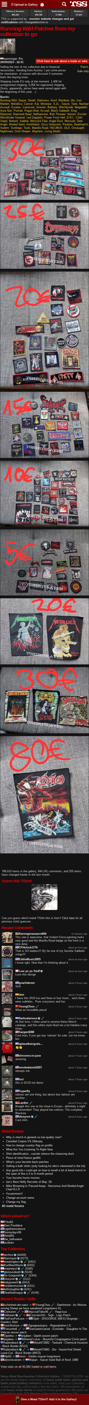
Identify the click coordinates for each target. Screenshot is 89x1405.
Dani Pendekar (13, 1225)
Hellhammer (40, 114)
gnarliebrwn (27, 982)
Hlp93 (7, 1356)
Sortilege (16, 127)
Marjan (33, 1359)
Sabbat (24, 121)
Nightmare (6, 131)
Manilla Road (40, 127)
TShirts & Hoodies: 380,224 (15, 13)
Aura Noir (6, 110)
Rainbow (64, 100)
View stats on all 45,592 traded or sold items (28, 1366)
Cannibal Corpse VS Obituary (24, 1141)
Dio (73, 100)
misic (22, 1356)
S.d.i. (56, 103)
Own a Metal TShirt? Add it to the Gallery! (49, 1399)
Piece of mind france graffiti (23, 1157)
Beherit (13, 121)
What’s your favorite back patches (27, 1161)
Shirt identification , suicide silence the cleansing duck (40, 1153)
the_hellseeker (13, 1239)
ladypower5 (11, 1282)
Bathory (52, 107)
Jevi (21, 994)
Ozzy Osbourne (51, 124)
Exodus (16, 107)
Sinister (41, 107)
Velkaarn (9, 1315)
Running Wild (8, 100)
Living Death (52, 131)
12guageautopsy (37, 1325)
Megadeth (81, 107)
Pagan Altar (31, 110)
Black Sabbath (60, 110)
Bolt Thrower (57, 114)
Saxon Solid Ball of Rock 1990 (59, 1359)
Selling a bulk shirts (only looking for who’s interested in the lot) (45, 1166)
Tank (74, 103)
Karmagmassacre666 (32, 933)
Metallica (16, 103)
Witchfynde (66, 107)
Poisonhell (10, 1329)
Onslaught (78, 127)
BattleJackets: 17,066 (58, 13)
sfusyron (24, 1116)
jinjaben (26, 1335)
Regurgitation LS (60, 1325)
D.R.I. (70, 117)
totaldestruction (13, 1285)
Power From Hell (54, 117)
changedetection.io (36, 22)
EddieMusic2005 (30, 959)
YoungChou (27, 1006)
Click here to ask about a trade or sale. (62, 61)
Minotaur (46, 103)
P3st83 (8, 1222)
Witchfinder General (12, 117)
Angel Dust (56, 121)
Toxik (27, 127)
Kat (37, 103)
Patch (84, 66)
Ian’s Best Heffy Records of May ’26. (29, 1181)
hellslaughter (12, 1289)
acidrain (9, 1242)
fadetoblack (11, 1342)
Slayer (22, 100)
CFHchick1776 (28, 947)
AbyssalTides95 (38, 1311)
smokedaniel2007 (30, 1067)
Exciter (82, 114)
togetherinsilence (14, 1228)
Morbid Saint (17, 124)
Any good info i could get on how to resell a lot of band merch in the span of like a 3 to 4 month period (46, 1172)
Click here (68, 918)
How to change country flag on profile (29, 1145)
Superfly (24, 1091)
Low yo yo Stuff (29, 971)
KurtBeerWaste (13, 1265)
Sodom (4, 127)
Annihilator (33, 124)
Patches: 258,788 (38, 13)
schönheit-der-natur (16, 1304)
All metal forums (13, 1206)
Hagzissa (61, 1311)
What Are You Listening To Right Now (29, 1149)
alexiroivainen (12, 1359)
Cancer (28, 103)
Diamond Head (22, 114)
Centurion (10, 1311)
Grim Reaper (22, 131)
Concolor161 (37, 1315)
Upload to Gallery (26, 4)
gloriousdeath (12, 1272)
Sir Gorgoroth (12, 1275)
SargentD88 (26, 1032)
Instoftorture (11, 1325)
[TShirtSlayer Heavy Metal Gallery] (77, 4)
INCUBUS (56, 127)
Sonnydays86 (12, 1232)
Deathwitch (81, 124)
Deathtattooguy (13, 1292)
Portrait (18, 110)
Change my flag (16, 1201)
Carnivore (29, 107)
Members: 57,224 (79, 13)
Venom (71, 114)
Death (31, 100)
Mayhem (37, 131)
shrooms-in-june (30, 1055)
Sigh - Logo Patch (59, 1315)
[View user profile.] (7, 51)
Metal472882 (41, 1342)
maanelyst (10, 1268)
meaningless (12, 1261)
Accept (44, 110)
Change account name (20, 1197)
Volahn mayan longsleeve (44, 1356)
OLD (67, 127)
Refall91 (9, 1235)
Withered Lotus (30, 1339)
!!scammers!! (14, 1193)
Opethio (9, 1335)
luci (21, 1079)
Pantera (67, 124)
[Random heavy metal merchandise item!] (42, 4)
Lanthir (23, 1102)
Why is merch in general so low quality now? (34, 1137)
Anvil (54, 100)
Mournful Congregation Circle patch (65, 1339)
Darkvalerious (28, 1018)
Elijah (35, 1318)
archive (8, 1254)
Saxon (66, 103)
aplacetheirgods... (31, 1043)
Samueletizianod (39, 1329)
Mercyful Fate (39, 121)
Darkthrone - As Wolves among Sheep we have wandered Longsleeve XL (44, 1306)
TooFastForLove (14, 1318)
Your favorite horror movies (23, 1177)
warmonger (10, 58)
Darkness (43, 100)
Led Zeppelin (35, 117)
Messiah (70, 121)
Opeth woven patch (46, 1335)
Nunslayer (10, 1258)
